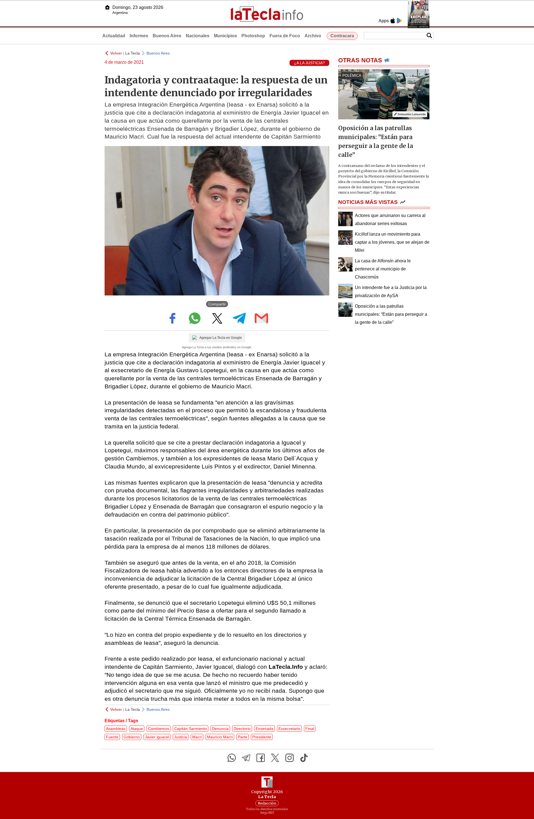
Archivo (313, 35)
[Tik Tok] (304, 758)
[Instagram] (289, 758)
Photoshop (253, 35)
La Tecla (132, 53)
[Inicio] (107, 7)
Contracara (342, 35)
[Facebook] (260, 758)
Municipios (225, 35)
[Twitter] (275, 758)
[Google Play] (399, 20)
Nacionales (197, 35)
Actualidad (113, 35)
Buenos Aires (167, 35)
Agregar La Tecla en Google (220, 338)
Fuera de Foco (285, 35)
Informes (139, 35)
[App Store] (392, 20)
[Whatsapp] (231, 758)
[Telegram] (246, 758)
